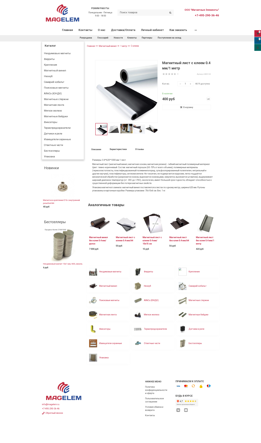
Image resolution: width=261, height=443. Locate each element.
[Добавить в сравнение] (208, 98)
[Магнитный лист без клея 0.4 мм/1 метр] (206, 223)
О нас (101, 30)
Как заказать (178, 30)
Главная (67, 30)
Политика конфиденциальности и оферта (156, 390)
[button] (44, 194)
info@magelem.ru (50, 404)
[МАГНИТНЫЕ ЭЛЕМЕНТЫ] (62, 12)
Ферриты (49, 59)
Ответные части (53, 145)
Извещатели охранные (57, 139)
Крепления (50, 64)
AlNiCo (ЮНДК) (53, 93)
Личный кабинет (152, 30)
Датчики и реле (53, 133)
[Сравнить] (79, 211)
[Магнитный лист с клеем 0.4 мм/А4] (126, 223)
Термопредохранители (57, 127)
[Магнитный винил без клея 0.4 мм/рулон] (99, 223)
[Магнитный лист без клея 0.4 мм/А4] (179, 223)
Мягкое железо (53, 110)
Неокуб (48, 76)
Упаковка (49, 156)
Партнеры (147, 38)
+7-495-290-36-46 (207, 15)
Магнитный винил (55, 70)
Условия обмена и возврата (154, 408)
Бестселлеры (52, 150)
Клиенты (132, 38)
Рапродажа (86, 38)
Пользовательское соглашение (154, 400)
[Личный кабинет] (257, 47)
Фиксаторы (50, 122)
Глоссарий (102, 38)
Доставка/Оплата (123, 30)
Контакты (85, 30)
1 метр (123, 46)
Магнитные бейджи (56, 116)
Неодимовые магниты (57, 53)
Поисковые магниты (56, 87)
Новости (118, 38)
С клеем (135, 46)
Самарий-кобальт (54, 82)
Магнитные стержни (56, 99)
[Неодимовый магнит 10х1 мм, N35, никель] (63, 245)
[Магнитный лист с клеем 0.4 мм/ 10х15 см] (153, 223)
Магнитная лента (54, 105)
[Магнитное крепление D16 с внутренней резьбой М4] (63, 186)
